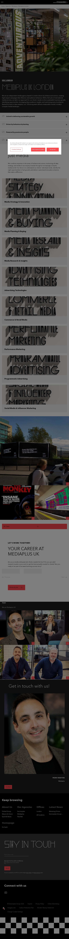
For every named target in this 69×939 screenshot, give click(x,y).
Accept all (52, 149)
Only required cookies (38, 149)
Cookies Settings (16, 149)
